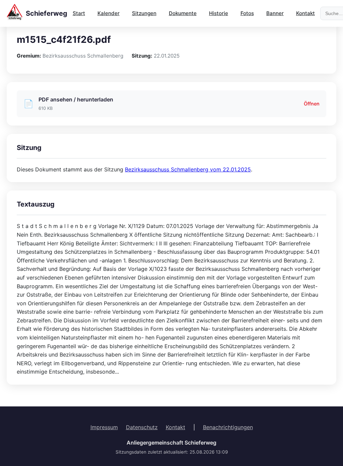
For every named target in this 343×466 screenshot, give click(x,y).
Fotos (247, 13)
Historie (218, 13)
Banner (275, 13)
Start (79, 13)
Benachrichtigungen (228, 427)
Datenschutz (142, 427)
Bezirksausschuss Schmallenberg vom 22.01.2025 (188, 169)
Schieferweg (46, 13)
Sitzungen (144, 13)
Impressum (104, 427)
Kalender (108, 13)
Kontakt (305, 13)
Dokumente (183, 13)
